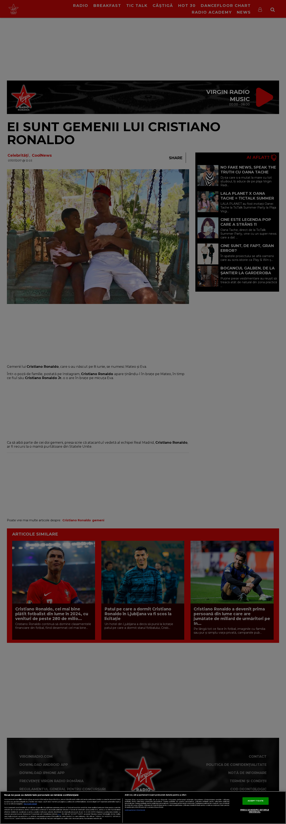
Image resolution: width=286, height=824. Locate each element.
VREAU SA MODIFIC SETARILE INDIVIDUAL (254, 811)
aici (59, 814)
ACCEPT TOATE (255, 801)
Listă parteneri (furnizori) (135, 810)
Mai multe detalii (30, 804)
